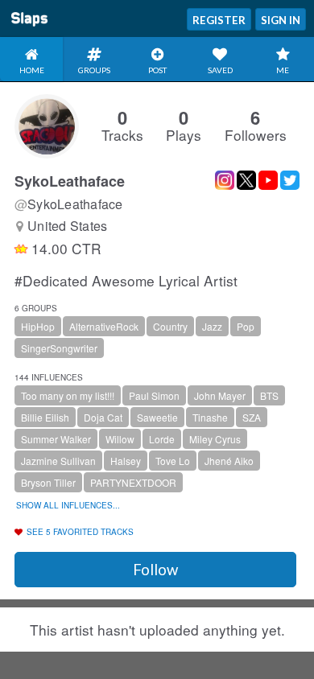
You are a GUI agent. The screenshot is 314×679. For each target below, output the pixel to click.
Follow (155, 569)
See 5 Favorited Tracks (80, 531)
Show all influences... (68, 505)
